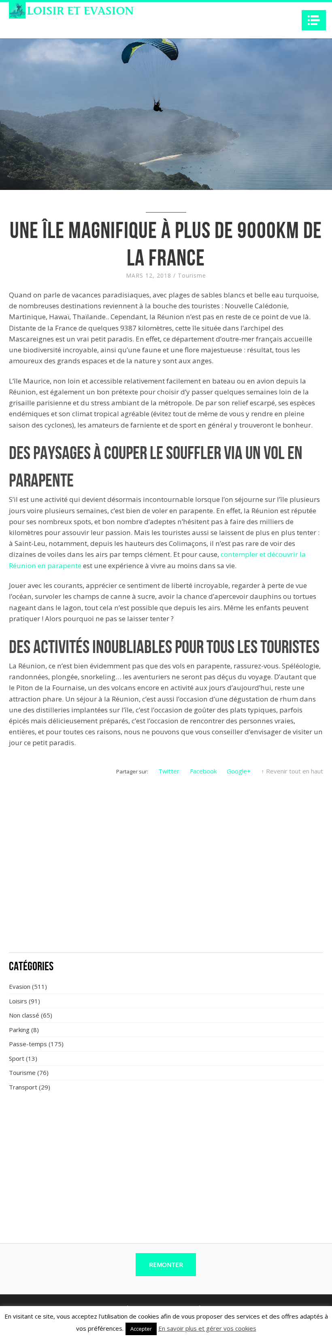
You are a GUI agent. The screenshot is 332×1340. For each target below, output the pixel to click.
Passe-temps (28, 1044)
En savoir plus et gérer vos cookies (207, 1328)
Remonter (166, 1264)
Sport (16, 1058)
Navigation (314, 20)
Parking (19, 1030)
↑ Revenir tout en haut (292, 771)
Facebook (203, 771)
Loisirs (18, 1001)
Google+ (239, 771)
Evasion (19, 986)
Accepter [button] (141, 1328)
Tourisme (192, 275)
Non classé (24, 1015)
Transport (23, 1087)
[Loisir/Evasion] (74, 10)
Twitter (168, 771)
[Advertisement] (166, 886)
